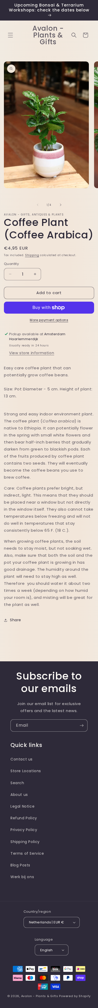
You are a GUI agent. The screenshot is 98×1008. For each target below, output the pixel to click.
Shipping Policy (25, 841)
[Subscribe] (81, 725)
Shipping (32, 255)
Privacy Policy (23, 829)
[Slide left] (37, 205)
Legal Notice (22, 806)
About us (19, 794)
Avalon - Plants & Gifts (39, 996)
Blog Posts (20, 865)
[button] (10, 35)
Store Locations (25, 771)
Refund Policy (23, 818)
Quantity (11, 263)
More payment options (49, 320)
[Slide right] (60, 205)
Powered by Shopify (75, 996)
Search (17, 782)
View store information (31, 353)
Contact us (21, 759)
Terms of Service (27, 853)
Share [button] (15, 620)
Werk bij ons (22, 876)
